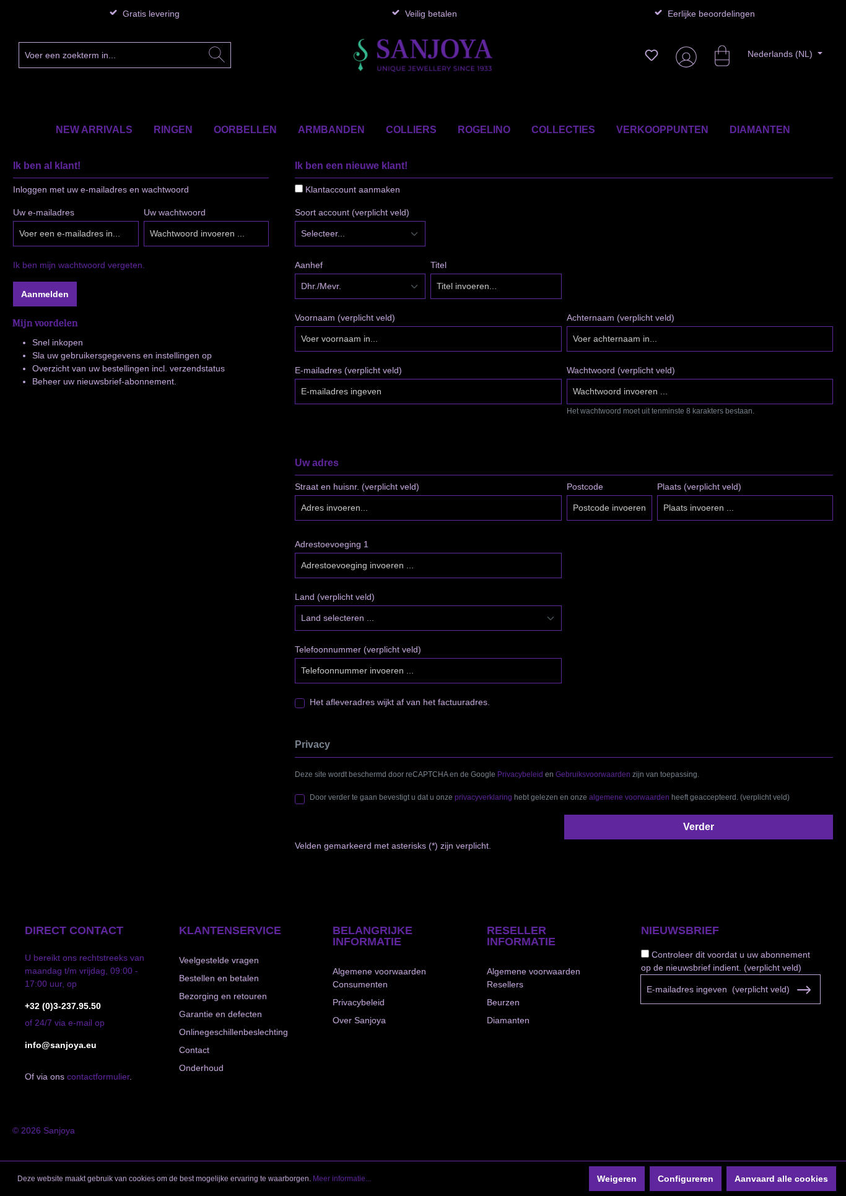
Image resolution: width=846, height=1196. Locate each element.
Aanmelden (45, 294)
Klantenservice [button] (230, 930)
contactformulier (98, 1076)
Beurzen (503, 1002)
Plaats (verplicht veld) (699, 487)
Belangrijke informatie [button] (372, 936)
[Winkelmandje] (716, 55)
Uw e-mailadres (43, 212)
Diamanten (508, 1020)
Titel (438, 265)
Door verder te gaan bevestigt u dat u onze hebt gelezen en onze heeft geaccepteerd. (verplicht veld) (550, 797)
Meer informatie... (342, 1178)
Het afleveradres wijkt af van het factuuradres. (400, 702)
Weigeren (617, 1179)
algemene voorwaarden (629, 797)
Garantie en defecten (220, 1014)
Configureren (685, 1179)
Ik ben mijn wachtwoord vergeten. (79, 265)
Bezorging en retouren (223, 996)
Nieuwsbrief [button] (680, 930)
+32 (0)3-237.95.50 (63, 1006)
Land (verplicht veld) (335, 597)
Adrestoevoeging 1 (331, 544)
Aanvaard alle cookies (781, 1179)
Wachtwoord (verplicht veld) (621, 370)
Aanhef (309, 265)
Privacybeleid (520, 774)
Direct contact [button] (74, 930)
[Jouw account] (684, 55)
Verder (698, 826)
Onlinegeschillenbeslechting (233, 1032)
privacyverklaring (483, 797)
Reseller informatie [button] (521, 936)
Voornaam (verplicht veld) (345, 318)
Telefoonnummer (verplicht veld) (358, 649)
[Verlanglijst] (651, 55)
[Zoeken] (217, 55)
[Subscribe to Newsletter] (804, 990)
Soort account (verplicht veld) (352, 212)
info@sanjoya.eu (61, 1045)
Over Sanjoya (359, 1020)
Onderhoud (201, 1068)
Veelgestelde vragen (219, 960)
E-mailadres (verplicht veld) (348, 370)
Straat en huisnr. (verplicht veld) (357, 487)
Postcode (585, 487)
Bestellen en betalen (219, 978)
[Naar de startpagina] (423, 55)
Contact (194, 1050)
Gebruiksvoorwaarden (593, 774)
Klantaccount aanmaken (352, 189)
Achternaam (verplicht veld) (620, 318)
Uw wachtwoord (175, 212)
